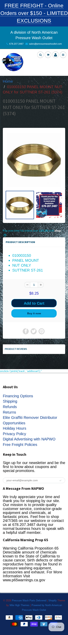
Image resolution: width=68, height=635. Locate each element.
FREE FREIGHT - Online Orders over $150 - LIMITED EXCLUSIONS (34, 13)
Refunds (10, 407)
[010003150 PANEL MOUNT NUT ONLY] (34, 160)
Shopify (52, 600)
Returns (9, 412)
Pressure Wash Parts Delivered (29, 600)
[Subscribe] (60, 480)
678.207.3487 (16, 44)
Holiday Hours (14, 428)
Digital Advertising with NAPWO (29, 439)
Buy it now (34, 313)
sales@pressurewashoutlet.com (45, 44)
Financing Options (18, 396)
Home (8, 81)
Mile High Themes (19, 605)
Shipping (10, 401)
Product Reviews (16, 349)
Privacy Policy (14, 434)
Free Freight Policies (20, 444)
